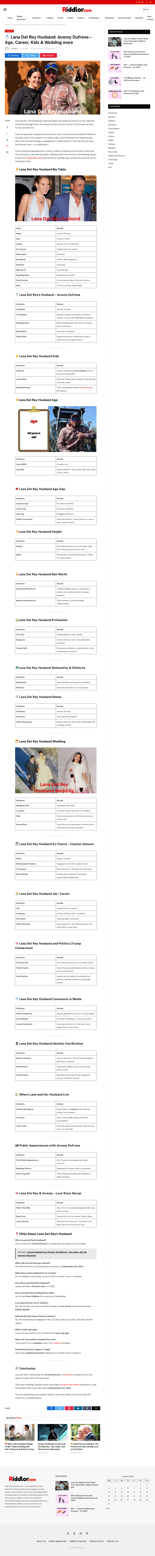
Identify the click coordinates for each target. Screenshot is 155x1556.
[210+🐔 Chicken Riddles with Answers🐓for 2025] (114, 68)
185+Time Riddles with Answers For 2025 (134, 92)
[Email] (7, 152)
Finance (80, 18)
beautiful (68, 1374)
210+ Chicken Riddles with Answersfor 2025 (135, 66)
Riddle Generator (21, 17)
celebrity (57, 1343)
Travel (60, 18)
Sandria (15, 48)
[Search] (150, 2)
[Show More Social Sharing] (60, 55)
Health (70, 18)
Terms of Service (77, 1541)
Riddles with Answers (116, 156)
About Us (41, 1541)
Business (139, 18)
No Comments (38, 48)
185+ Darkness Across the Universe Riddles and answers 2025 (136, 54)
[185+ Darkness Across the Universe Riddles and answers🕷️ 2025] (114, 55)
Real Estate (112, 152)
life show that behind (69, 1384)
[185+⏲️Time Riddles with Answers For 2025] (114, 94)
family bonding (86, 387)
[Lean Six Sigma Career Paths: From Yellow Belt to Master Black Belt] (114, 41)
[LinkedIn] (7, 139)
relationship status (34, 158)
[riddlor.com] (77, 9)
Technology (94, 18)
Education (109, 18)
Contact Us (112, 1541)
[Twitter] (7, 133)
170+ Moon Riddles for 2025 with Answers (135, 79)
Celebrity (36, 18)
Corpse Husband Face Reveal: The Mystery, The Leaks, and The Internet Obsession (52, 1446)
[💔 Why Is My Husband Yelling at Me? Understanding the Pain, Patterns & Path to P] (20, 1432)
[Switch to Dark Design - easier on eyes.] (147, 2)
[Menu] (5, 9)
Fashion (49, 18)
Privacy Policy (96, 1541)
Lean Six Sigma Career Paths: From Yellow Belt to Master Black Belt (136, 41)
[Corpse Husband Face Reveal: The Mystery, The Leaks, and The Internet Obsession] (52, 1432)
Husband (9, 31)
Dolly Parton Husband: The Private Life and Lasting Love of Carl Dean (84, 1446)
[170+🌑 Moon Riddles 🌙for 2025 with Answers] (114, 81)
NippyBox (112, 148)
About (146, 9)
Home (10, 18)
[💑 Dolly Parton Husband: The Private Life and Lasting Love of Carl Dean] (85, 1432)
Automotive (112, 113)
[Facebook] (7, 127)
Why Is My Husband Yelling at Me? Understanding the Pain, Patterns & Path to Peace (19, 1446)
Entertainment (124, 18)
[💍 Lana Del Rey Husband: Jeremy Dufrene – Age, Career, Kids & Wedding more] (52, 114)
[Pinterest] (7, 145)
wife (110, 167)
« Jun (107, 1508)
